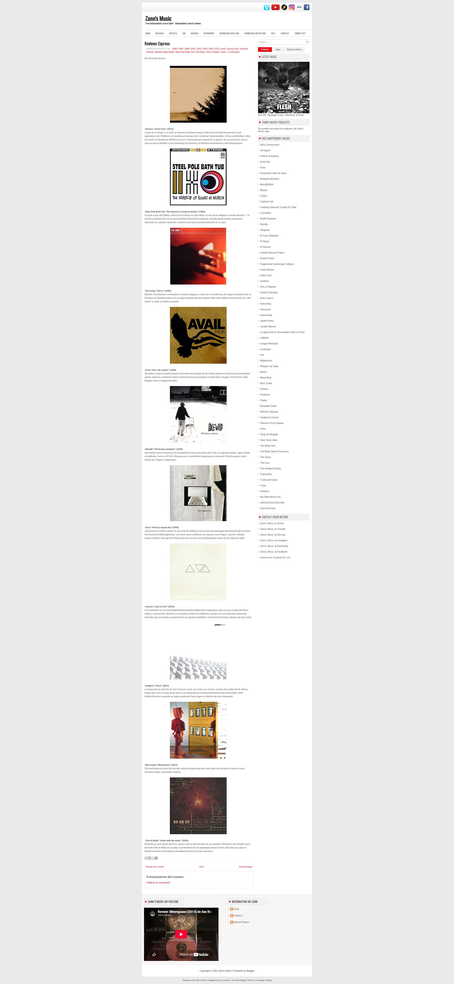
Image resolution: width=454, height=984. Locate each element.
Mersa (263, 372)
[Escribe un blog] (149, 858)
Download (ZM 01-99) (229, 33)
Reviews (194, 33)
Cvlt (273, 33)
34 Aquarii (265, 150)
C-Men (263, 196)
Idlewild (158, 52)
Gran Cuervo (266, 298)
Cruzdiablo (265, 213)
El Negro (264, 241)
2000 (192, 49)
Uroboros (264, 491)
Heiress (150, 52)
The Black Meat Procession (274, 451)
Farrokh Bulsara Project (272, 252)
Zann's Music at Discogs (273, 534)
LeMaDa (264, 338)
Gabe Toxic (266, 275)
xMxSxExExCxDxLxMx (272, 502)
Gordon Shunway (269, 292)
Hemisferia (265, 303)
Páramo (264, 389)
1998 (186, 49)
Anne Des (265, 161)
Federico (238, 915)
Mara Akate (168, 52)
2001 (198, 49)
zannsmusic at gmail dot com (275, 557)
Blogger (250, 970)
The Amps (200, 52)
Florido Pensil (267, 258)
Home (147, 33)
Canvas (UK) (232, 49)
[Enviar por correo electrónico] (146, 858)
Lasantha (226, 980)
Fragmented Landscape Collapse (277, 264)
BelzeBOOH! (266, 184)
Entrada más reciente (155, 867)
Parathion (265, 394)
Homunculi (265, 309)
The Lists (265, 462)
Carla (236, 909)
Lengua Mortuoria (269, 343)
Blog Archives (294, 49)
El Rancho (265, 247)
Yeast (222, 52)
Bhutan (263, 190)
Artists (173, 33)
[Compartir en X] (153, 858)
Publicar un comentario (158, 882)
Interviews (209, 33)
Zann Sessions (268, 508)
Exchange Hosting (264, 980)
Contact (285, 33)
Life (262, 355)
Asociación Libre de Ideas (273, 173)
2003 (205, 49)
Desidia (264, 224)
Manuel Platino (241, 922)
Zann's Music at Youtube (273, 529)
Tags (278, 49)
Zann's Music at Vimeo (272, 523)
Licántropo (265, 349)
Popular (265, 49)
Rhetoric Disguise (269, 411)
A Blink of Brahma (269, 156)
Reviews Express (157, 43)
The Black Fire (267, 445)
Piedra (263, 400)
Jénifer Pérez (267, 320)
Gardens (264, 281)
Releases (160, 33)
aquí (267, 131)
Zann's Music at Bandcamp (274, 546)
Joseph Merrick (268, 326)
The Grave (265, 457)
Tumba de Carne (268, 480)
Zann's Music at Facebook (273, 551)
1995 (180, 49)
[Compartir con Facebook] (156, 858)
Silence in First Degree (272, 423)
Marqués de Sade (269, 366)
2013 (217, 49)
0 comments (233, 52)
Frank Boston (267, 269)
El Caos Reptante (269, 235)
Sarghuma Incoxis (269, 417)
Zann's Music (158, 18)
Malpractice (266, 360)
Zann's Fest (300, 33)
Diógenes (265, 230)
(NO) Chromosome (269, 144)
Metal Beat (265, 377)
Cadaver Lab (266, 201)
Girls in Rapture (268, 286)
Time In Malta (212, 52)
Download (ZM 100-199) (255, 33)
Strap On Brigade (269, 434)
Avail (222, 49)
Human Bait (266, 315)
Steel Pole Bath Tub (184, 52)
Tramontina (266, 474)
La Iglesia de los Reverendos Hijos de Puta (282, 332)
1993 (174, 49)
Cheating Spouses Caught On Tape (278, 207)
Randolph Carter (268, 406)
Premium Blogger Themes (243, 980)
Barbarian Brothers (269, 178)
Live (184, 33)
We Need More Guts (270, 497)
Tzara (263, 485)
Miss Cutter (266, 383)
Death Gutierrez (268, 218)
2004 (211, 49)
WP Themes (201, 980)
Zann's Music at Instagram (273, 540)
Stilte (262, 428)
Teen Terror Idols (268, 440)
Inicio (201, 867)
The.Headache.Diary (270, 468)
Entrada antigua (246, 867)
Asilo (262, 167)
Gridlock (244, 49)
